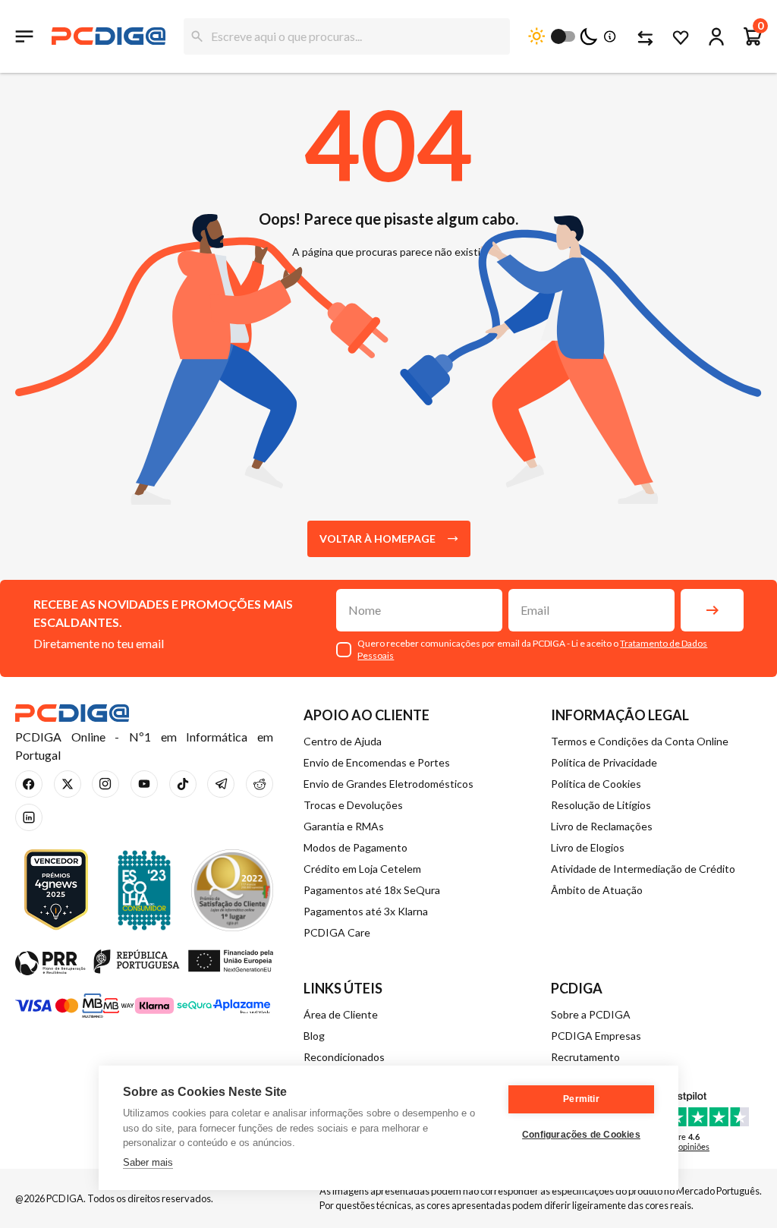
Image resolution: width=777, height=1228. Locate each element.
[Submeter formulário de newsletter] (712, 610)
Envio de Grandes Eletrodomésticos (388, 783)
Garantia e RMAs (344, 826)
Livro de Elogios (587, 847)
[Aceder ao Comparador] (643, 36)
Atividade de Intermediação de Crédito (643, 868)
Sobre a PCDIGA (591, 1014)
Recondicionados (344, 1056)
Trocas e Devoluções (353, 804)
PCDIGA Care (337, 932)
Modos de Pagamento (355, 847)
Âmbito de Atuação (597, 889)
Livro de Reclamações (602, 826)
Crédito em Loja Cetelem (362, 868)
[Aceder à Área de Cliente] (716, 36)
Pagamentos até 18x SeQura (372, 889)
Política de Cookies (596, 783)
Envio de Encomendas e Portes (377, 762)
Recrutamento (585, 1056)
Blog (314, 1035)
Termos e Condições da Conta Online (639, 741)
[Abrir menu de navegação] (24, 36)
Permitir (581, 1099)
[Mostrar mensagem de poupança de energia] (607, 36)
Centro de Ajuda (343, 741)
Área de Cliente (341, 1014)
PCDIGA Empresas (596, 1035)
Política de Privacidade (604, 762)
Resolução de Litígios (601, 804)
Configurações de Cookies (581, 1134)
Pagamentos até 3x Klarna (366, 911)
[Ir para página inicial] (108, 36)
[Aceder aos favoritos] (680, 36)
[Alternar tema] (563, 36)
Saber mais (148, 1162)
